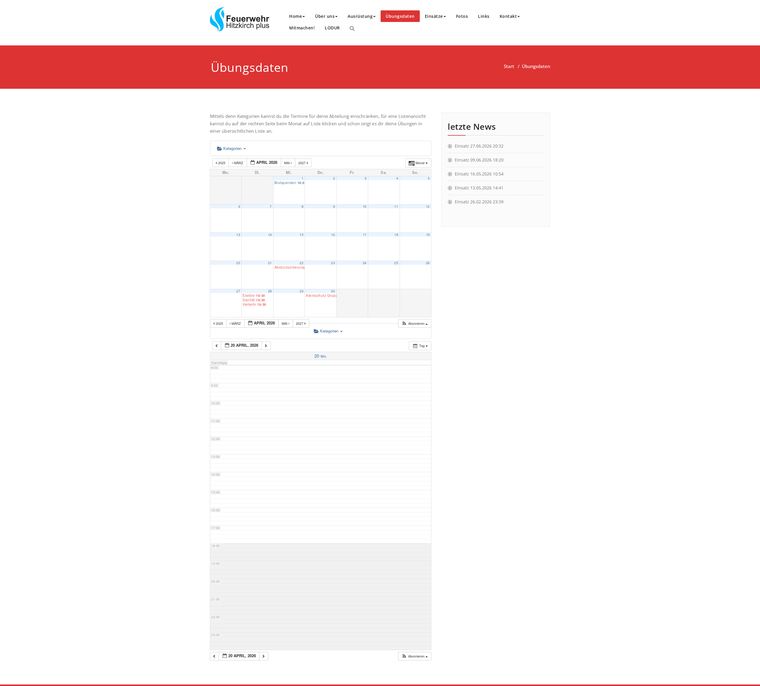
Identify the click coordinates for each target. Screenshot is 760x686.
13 (238, 234)
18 (396, 234)
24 (365, 263)
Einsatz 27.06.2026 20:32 (479, 146)
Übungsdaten (400, 16)
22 (301, 263)
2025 (221, 162)
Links (484, 16)
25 (396, 263)
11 (396, 206)
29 (301, 291)
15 (301, 234)
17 (365, 234)
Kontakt (508, 16)
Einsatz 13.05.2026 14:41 (479, 188)
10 (365, 206)
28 (270, 291)
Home (295, 16)
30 (333, 291)
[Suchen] (352, 28)
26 (428, 263)
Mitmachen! (302, 28)
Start (509, 66)
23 (333, 263)
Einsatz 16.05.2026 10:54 (479, 174)
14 (270, 234)
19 (428, 234)
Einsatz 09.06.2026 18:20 (479, 160)
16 (333, 234)
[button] (414, 323)
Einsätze (434, 16)
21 (270, 263)
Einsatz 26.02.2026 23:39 (479, 202)
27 (238, 291)
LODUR (332, 28)
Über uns (325, 16)
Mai (287, 162)
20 (238, 263)
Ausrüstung (360, 16)
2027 (302, 162)
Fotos (462, 16)
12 (428, 206)
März (238, 162)
